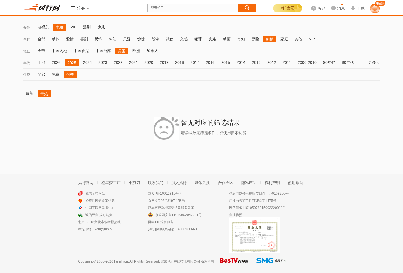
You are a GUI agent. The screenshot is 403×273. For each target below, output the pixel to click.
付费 (26, 75)
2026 (56, 62)
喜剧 (84, 39)
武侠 (170, 39)
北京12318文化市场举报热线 (99, 222)
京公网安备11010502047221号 (178, 215)
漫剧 (87, 27)
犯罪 (198, 39)
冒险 (255, 39)
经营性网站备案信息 (100, 201)
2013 (256, 62)
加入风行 (179, 182)
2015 (225, 62)
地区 (26, 51)
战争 (155, 39)
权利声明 (272, 182)
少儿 (101, 27)
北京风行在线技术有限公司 (180, 261)
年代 (26, 63)
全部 (41, 39)
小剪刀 (134, 182)
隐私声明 (249, 182)
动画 (227, 39)
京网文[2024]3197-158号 (166, 201)
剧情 (270, 39)
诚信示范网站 (95, 194)
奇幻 (241, 39)
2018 (179, 62)
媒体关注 (202, 182)
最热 (44, 93)
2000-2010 (307, 62)
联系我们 (155, 182)
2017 (195, 62)
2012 (271, 62)
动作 (55, 39)
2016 (210, 62)
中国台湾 (103, 50)
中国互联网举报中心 (100, 208)
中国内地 (59, 50)
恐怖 (98, 39)
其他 (298, 39)
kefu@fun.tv (103, 229)
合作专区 (225, 182)
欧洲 (136, 50)
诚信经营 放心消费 (98, 215)
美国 (122, 51)
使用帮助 (295, 182)
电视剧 (43, 27)
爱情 (70, 39)
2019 (164, 62)
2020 (148, 62)
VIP (73, 27)
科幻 (113, 39)
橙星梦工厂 (111, 182)
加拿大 (152, 50)
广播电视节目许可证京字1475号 (252, 201)
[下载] (357, 4)
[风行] (43, 7)
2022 (118, 62)
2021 (133, 62)
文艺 (184, 39)
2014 (241, 62)
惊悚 (141, 39)
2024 (87, 62)
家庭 (284, 39)
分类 (26, 28)
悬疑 (127, 39)
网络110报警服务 (161, 222)
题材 (26, 39)
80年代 (348, 62)
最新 (29, 93)
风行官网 (85, 182)
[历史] (316, 4)
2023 (102, 62)
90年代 (329, 62)
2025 (71, 63)
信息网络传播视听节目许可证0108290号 (259, 194)
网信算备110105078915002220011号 (257, 208)
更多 (372, 62)
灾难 (212, 39)
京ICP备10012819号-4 (165, 194)
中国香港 (81, 50)
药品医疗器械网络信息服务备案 (171, 208)
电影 (60, 27)
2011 (287, 62)
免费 (55, 74)
